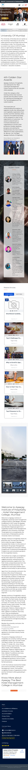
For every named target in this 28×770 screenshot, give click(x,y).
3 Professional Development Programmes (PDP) (10, 627)
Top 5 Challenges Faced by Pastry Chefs (14, 338)
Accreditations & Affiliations (3, 30)
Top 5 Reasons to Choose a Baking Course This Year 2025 (14, 411)
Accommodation (15, 30)
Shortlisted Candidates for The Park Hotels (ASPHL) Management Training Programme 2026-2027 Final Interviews (14, 314)
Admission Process (9, 30)
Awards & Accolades (25, 30)
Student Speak (20, 30)
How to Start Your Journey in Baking (14, 387)
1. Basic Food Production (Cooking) (17, 1)
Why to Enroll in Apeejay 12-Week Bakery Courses (14, 362)
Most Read (19, 294)
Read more (15, 184)
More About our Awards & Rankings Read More (11, 139)
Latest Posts (9, 294)
